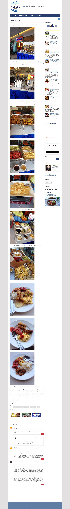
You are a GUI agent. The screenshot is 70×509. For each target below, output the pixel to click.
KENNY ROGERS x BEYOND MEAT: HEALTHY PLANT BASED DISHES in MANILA (54, 51)
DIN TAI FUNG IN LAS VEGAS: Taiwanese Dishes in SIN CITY (54, 42)
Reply (42, 433)
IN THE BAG (21, 15)
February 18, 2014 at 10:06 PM (38, 447)
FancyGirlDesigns (42, 506)
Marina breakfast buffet (38, 21)
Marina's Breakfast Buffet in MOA (15, 20)
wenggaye (16, 428)
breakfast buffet (30, 21)
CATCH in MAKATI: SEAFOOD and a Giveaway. (53, 106)
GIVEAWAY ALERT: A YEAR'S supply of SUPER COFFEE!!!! (54, 89)
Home (15, 15)
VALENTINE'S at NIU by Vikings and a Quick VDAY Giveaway (54, 80)
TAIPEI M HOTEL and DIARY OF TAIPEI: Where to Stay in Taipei (54, 114)
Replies (15, 435)
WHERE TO (26, 15)
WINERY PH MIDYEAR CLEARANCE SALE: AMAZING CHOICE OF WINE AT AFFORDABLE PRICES (51, 71)
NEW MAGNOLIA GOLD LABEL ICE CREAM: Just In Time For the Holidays (54, 60)
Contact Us (39, 15)
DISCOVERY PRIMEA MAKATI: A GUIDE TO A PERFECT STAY (51, 195)
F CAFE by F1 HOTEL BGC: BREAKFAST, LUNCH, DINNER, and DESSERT (15, 419)
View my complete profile (50, 175)
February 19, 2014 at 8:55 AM (38, 461)
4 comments (24, 21)
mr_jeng (15, 461)
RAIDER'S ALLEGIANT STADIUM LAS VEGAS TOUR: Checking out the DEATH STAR (54, 33)
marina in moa (33, 407)
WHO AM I (32, 15)
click (36, 104)
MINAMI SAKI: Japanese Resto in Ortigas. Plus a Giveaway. (54, 97)
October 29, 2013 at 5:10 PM (39, 428)
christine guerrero (18, 447)
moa (13, 22)
